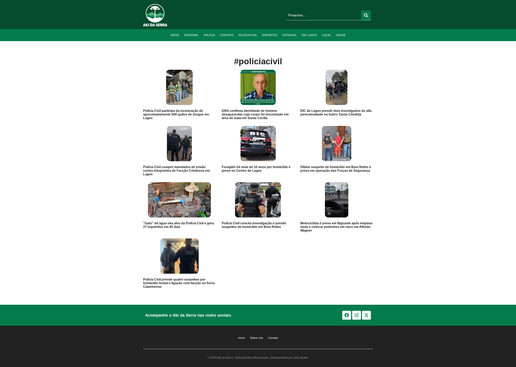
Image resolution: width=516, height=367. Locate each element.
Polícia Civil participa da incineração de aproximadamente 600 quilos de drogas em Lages (176, 114)
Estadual (289, 35)
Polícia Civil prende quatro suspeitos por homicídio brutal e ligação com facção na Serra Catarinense (179, 283)
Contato (226, 35)
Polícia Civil (247, 35)
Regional (191, 35)
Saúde (341, 35)
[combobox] (323, 15)
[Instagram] (356, 315)
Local (326, 35)
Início (175, 35)
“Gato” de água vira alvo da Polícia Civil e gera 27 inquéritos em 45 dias (178, 225)
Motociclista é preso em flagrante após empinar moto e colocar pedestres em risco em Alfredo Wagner (336, 226)
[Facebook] (346, 315)
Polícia (209, 35)
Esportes (269, 35)
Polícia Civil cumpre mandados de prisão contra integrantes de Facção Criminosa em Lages (176, 170)
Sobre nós (256, 337)
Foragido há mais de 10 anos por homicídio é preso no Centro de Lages (256, 168)
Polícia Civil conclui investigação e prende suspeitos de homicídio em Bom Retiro (254, 225)
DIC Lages (309, 35)
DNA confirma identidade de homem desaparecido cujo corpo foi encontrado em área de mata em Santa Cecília (255, 114)
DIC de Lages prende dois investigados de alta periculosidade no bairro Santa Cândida (335, 112)
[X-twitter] (366, 315)
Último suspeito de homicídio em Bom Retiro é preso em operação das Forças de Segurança (335, 168)
